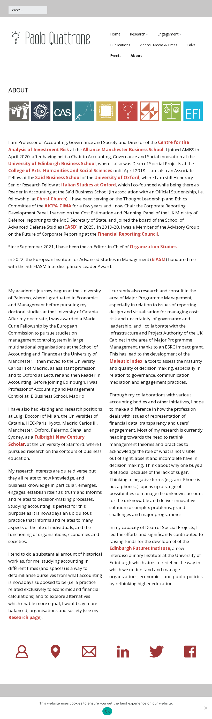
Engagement (168, 34)
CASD (70, 227)
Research (137, 34)
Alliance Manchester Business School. (124, 149)
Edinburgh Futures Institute (139, 548)
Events (115, 55)
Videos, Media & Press (158, 44)
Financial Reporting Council (127, 234)
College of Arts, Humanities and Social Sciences (60, 170)
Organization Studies (153, 247)
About (136, 55)
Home (115, 34)
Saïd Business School (58, 177)
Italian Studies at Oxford (88, 185)
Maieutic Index (125, 361)
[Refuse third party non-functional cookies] (205, 707)
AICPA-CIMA (57, 206)
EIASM (159, 259)
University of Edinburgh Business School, (53, 163)
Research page (24, 617)
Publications (120, 44)
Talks (191, 44)
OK (107, 711)
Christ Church (51, 199)
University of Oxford (116, 177)
